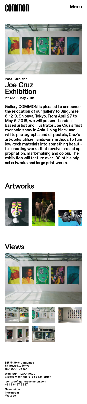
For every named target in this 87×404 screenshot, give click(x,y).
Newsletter (12, 389)
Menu (76, 7)
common (17, 7)
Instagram (12, 392)
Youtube (10, 395)
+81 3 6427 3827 (16, 384)
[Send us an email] (43, 381)
